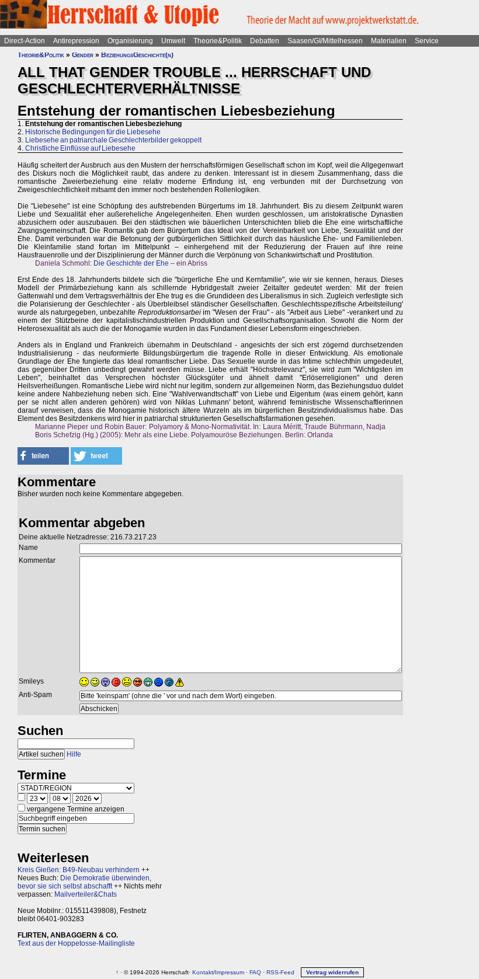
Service (427, 41)
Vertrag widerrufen (332, 972)
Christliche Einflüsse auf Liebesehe (80, 148)
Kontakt (202, 972)
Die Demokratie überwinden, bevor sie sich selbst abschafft (84, 882)
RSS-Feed (280, 972)
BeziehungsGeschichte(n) (137, 55)
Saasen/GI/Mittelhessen (325, 41)
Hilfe (74, 754)
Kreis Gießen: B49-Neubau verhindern (79, 870)
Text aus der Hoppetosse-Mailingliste (76, 943)
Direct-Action (24, 41)
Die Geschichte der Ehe (131, 263)
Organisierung (130, 41)
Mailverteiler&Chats (85, 894)
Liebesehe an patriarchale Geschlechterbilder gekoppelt (113, 140)
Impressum (229, 972)
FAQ (255, 972)
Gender (82, 55)
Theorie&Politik (217, 41)
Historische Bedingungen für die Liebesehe (93, 132)
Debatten (264, 41)
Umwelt (173, 41)
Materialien (389, 41)
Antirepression (76, 41)
